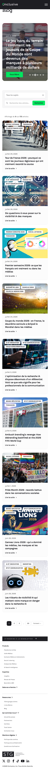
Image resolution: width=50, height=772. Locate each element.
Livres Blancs (8, 705)
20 (28, 623)
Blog (5, 708)
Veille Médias (8, 653)
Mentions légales (8, 735)
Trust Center (8, 727)
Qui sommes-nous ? (9, 713)
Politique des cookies (11, 739)
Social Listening (9, 660)
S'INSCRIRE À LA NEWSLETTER (19, 639)
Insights (6, 676)
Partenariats (8, 720)
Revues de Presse (9, 679)
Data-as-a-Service (9, 687)
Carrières (7, 724)
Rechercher (39, 103)
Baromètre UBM (9, 683)
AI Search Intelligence (11, 667)
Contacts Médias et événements (14, 657)
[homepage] (10, 4)
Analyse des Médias (10, 664)
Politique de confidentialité (13, 743)
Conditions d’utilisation (12, 746)
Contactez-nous (9, 731)
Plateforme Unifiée (10, 650)
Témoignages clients (10, 701)
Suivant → (37, 623)
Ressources (6, 697)
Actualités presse (9, 717)
